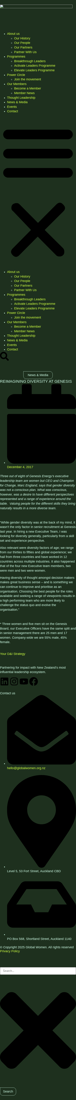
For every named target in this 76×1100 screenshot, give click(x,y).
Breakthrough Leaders (30, 61)
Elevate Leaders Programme (34, 70)
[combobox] (38, 971)
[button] (38, 192)
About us (13, 33)
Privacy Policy (10, 951)
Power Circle (16, 75)
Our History (22, 38)
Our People (22, 43)
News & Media (17, 102)
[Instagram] (14, 681)
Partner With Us (25, 52)
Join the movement (27, 79)
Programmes (16, 56)
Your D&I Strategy (12, 654)
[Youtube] (23, 681)
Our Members (17, 84)
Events (12, 107)
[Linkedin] (4, 681)
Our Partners (23, 47)
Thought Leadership (21, 97)
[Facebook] (33, 681)
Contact (12, 111)
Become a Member (27, 88)
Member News (24, 93)
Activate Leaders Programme (34, 65)
